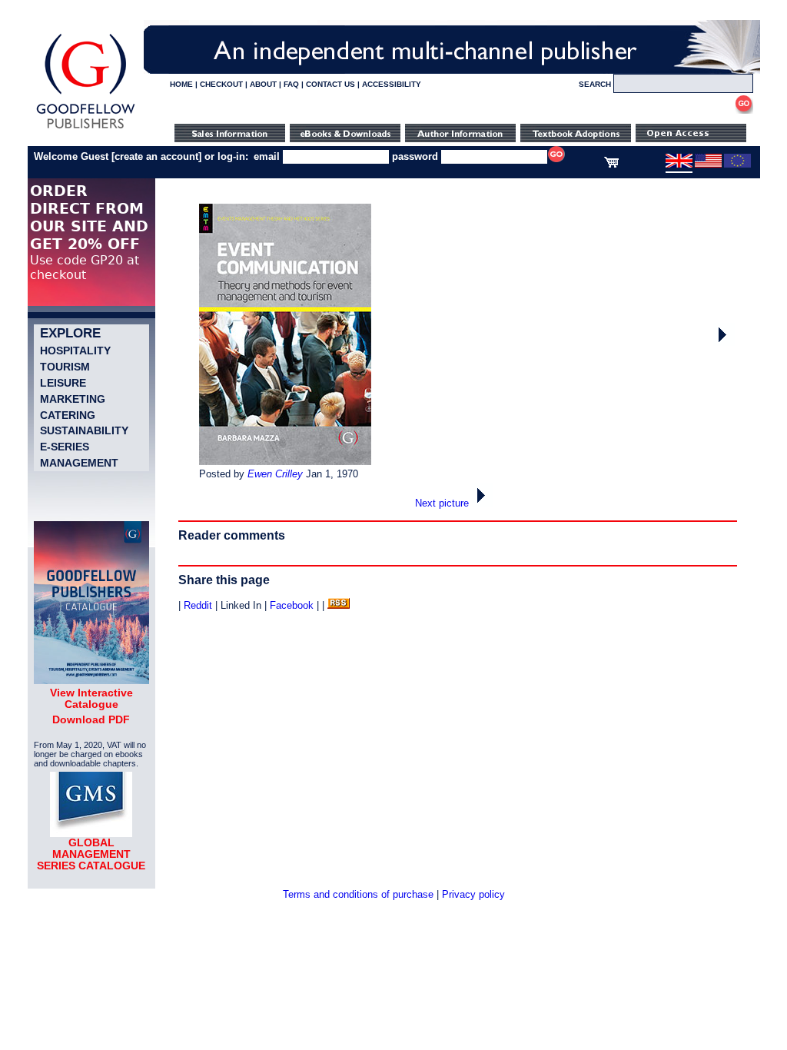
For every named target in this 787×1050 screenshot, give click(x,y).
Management (79, 463)
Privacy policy (473, 894)
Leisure (63, 383)
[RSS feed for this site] (338, 605)
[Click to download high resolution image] (285, 461)
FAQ (291, 84)
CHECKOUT (221, 84)
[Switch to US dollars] (708, 164)
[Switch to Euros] (737, 164)
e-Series (64, 446)
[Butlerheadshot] (724, 342)
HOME (181, 84)
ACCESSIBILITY (391, 84)
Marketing (72, 399)
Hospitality (75, 350)
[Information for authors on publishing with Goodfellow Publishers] (460, 139)
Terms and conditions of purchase (358, 894)
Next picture (443, 503)
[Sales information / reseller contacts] (229, 139)
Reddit (198, 605)
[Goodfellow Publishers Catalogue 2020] (91, 680)
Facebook (292, 605)
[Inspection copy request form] (575, 139)
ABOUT (263, 84)
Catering (67, 415)
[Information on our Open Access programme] (691, 139)
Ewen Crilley (275, 474)
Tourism (65, 367)
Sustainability (84, 430)
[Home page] (86, 129)
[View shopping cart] (611, 164)
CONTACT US (330, 84)
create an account (156, 156)
